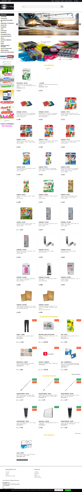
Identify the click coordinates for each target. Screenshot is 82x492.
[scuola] (48, 24)
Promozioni (57, 1)
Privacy (7, 474)
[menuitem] (69, 1)
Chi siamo (8, 471)
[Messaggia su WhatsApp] (7, 64)
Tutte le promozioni (76, 374)
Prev (17, 24)
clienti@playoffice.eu (9, 488)
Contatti (7, 473)
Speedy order (37, 476)
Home (52, 1)
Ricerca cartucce (68, 1)
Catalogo (36, 471)
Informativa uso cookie (10, 476)
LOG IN (9, 1)
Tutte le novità (77, 433)
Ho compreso (67, 490)
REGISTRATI (4, 1)
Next (80, 24)
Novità (62, 1)
